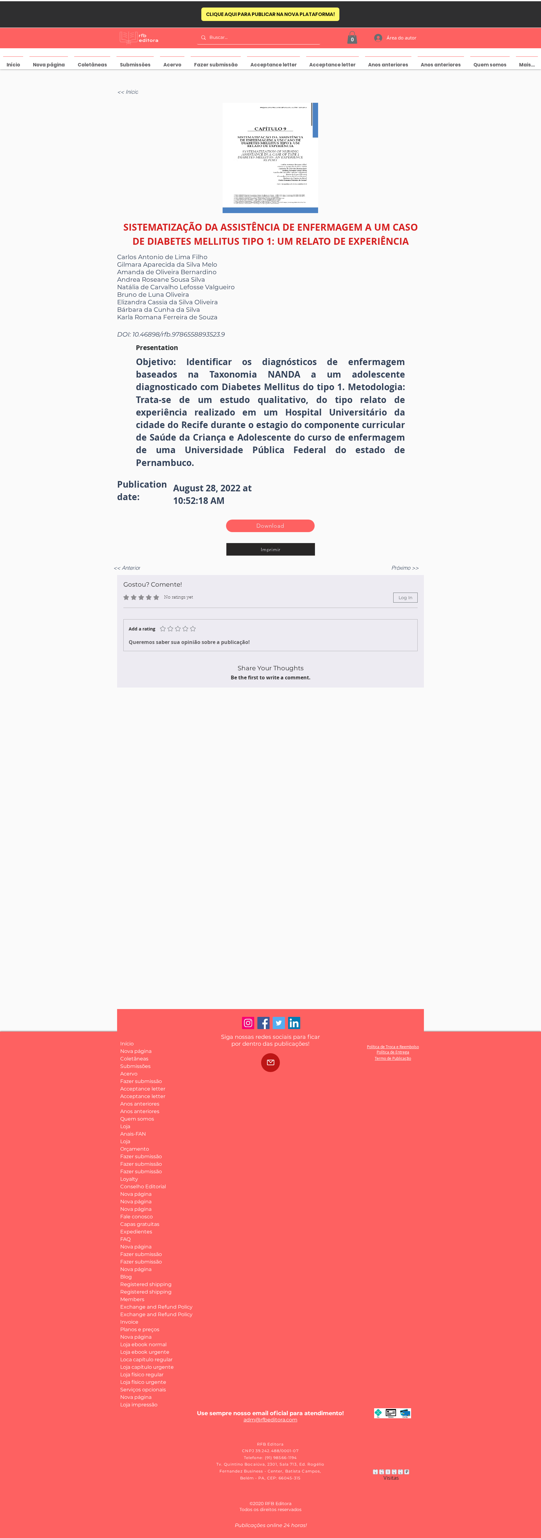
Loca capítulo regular (143, 1360)
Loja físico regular (141, 1375)
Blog (126, 1277)
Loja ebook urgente (143, 1352)
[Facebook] (263, 1023)
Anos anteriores (139, 1104)
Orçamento (134, 1149)
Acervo (128, 1074)
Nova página (136, 1051)
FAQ (125, 1239)
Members (132, 1299)
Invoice (129, 1322)
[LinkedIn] (294, 1023)
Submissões (135, 1066)
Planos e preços (139, 1329)
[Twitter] (279, 1023)
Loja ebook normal (143, 1344)
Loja (125, 1126)
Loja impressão (138, 1405)
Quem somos (137, 1119)
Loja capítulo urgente (143, 1367)
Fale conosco (136, 1217)
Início (127, 1044)
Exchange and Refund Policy (143, 1307)
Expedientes (136, 1232)
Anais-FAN (133, 1134)
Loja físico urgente (143, 1382)
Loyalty (129, 1179)
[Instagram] (248, 1023)
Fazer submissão (141, 1081)
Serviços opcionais (143, 1390)
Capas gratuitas (139, 1224)
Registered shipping (143, 1284)
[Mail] (270, 1062)
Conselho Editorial (143, 1187)
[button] (352, 37)
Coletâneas (134, 1059)
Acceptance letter (142, 1089)
